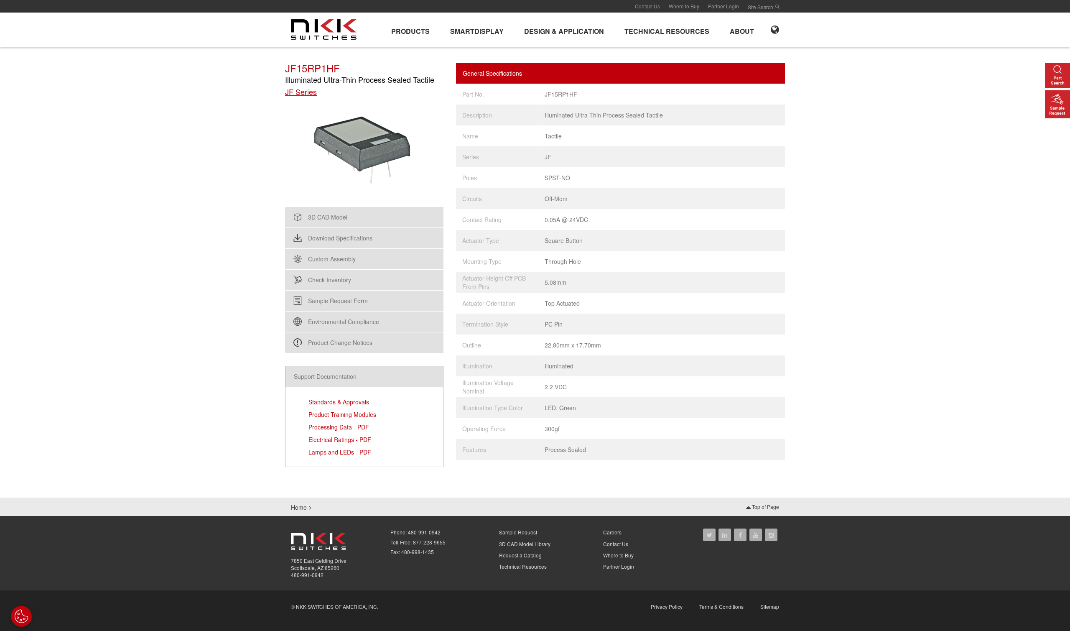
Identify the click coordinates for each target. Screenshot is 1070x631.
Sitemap (769, 606)
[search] (777, 6)
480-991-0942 (307, 574)
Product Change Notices (340, 342)
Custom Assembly (332, 259)
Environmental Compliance (343, 321)
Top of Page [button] (765, 506)
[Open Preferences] (21, 616)
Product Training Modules (342, 414)
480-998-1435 (417, 551)
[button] (410, 30)
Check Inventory (329, 280)
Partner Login (723, 6)
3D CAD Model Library (524, 543)
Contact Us (647, 6)
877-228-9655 (429, 542)
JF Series (301, 91)
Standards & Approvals (338, 402)
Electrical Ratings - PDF (339, 439)
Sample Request (518, 532)
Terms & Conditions (721, 606)
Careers (612, 532)
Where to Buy (684, 6)
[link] (326, 29)
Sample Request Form (338, 300)
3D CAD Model (327, 217)
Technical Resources (523, 566)
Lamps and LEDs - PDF (339, 452)
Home (299, 507)
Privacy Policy (667, 606)
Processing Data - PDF (338, 427)
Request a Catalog (520, 555)
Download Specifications (340, 238)
